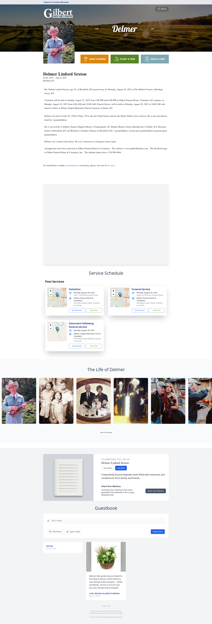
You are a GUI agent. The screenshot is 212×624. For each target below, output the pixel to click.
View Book (107, 468)
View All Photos (106, 432)
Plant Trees (94, 310)
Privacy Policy (99, 613)
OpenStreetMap (108, 617)
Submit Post (158, 531)
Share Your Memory (156, 491)
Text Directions (77, 310)
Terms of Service (112, 613)
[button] (57, 294)
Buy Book (121, 468)
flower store (110, 165)
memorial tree (73, 165)
